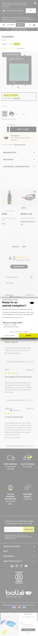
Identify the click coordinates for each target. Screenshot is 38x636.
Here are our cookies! (10, 325)
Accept (28, 335)
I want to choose (9, 335)
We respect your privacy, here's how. (12, 317)
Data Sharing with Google (11, 327)
